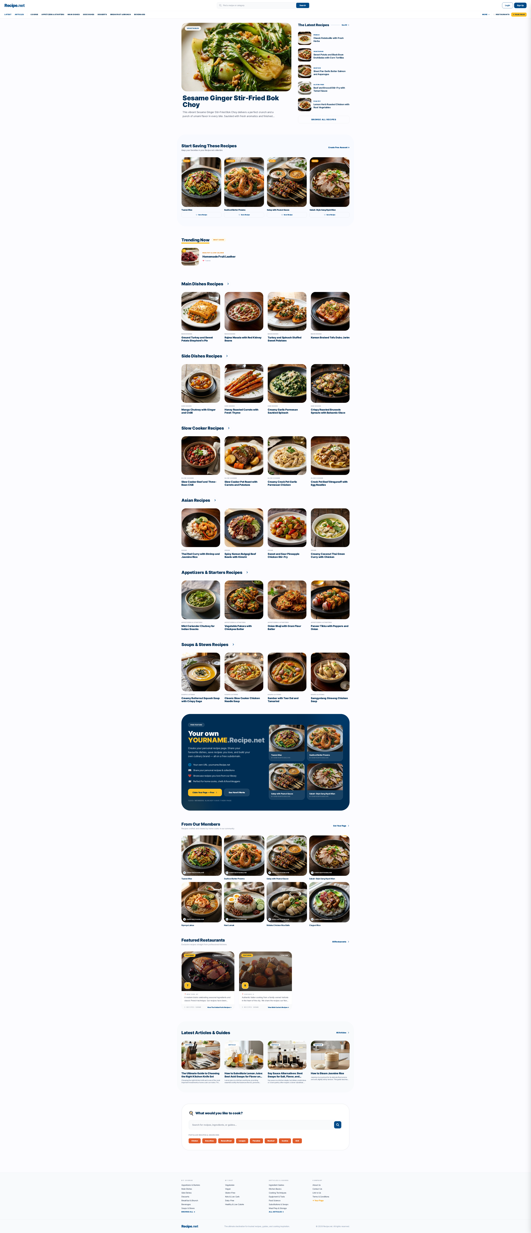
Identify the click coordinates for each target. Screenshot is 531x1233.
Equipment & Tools (277, 1196)
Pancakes (256, 1141)
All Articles (341, 1032)
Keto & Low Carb (232, 1196)
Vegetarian (229, 1185)
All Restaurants (339, 941)
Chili (297, 1141)
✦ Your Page (519, 14)
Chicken (194, 1141)
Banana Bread (226, 1141)
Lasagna (242, 1141)
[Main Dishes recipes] (228, 283)
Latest (7, 14)
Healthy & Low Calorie (234, 1204)
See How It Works (237, 792)
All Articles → (276, 1212)
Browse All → (188, 1212)
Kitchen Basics (275, 1189)
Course (34, 14)
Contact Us (317, 1189)
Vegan (228, 1189)
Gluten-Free (230, 1193)
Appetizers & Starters (52, 14)
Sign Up (520, 5)
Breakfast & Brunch (120, 14)
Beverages (139, 14)
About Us (317, 1185)
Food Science (274, 1200)
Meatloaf (270, 1141)
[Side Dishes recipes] (227, 356)
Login (507, 5)
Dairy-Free (229, 1200)
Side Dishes (88, 14)
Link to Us (317, 1193)
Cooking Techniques (277, 1193)
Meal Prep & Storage (278, 1208)
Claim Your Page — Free (203, 792)
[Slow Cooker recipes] (228, 428)
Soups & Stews (188, 1208)
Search (303, 5)
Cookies (285, 1141)
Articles (19, 14)
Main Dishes (74, 14)
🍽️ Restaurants (501, 14)
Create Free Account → (339, 147)
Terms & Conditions (321, 1196)
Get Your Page (339, 826)
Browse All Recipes (323, 119)
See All (344, 25)
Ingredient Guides (276, 1185)
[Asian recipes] (215, 500)
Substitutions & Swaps (278, 1204)
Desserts (102, 14)
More (484, 14)
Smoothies (209, 1141)
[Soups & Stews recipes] (233, 644)
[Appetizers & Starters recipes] (247, 572)
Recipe (189, 1226)
